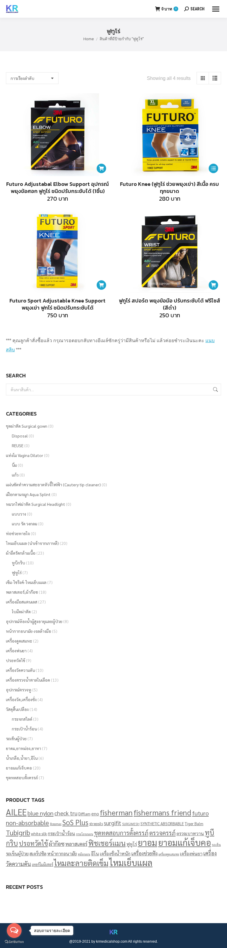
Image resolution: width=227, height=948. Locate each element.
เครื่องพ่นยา (16, 650)
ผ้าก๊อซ (56, 843)
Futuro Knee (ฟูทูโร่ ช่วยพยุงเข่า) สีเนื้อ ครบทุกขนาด (169, 187)
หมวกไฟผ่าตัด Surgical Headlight (35, 504)
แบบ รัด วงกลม (24, 523)
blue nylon (40, 813)
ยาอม (147, 842)
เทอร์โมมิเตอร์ (42, 864)
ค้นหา (215, 389)
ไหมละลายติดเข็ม (81, 863)
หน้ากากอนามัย (62, 853)
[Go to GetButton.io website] (14, 942)
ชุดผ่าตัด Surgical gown (26, 426)
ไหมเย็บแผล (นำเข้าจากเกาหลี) (32, 543)
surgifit (112, 822)
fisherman (116, 812)
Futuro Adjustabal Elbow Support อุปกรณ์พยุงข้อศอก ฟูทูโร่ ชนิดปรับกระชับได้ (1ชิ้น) (57, 187)
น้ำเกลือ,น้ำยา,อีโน (22, 758)
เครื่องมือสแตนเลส (21, 601)
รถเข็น (216, 844)
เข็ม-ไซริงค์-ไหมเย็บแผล (26, 582)
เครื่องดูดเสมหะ (19, 640)
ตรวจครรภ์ (162, 833)
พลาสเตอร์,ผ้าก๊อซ (22, 592)
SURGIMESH (131, 824)
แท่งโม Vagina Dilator (24, 455)
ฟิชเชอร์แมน (107, 843)
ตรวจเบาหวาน (190, 833)
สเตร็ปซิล (38, 853)
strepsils (96, 823)
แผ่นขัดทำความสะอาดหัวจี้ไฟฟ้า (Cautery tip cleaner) (53, 484)
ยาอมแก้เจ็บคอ (19, 767)
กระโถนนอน (84, 834)
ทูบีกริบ (18, 562)
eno (95, 813)
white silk (39, 833)
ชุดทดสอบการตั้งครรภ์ (121, 833)
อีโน (95, 853)
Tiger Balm (194, 823)
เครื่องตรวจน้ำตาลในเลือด (28, 680)
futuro (200, 813)
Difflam (84, 813)
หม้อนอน (84, 854)
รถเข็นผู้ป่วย (16, 738)
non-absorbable (27, 822)
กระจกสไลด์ (22, 719)
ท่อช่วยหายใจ (18, 533)
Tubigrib (18, 832)
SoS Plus (75, 822)
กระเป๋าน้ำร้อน (24, 728)
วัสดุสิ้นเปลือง (17, 709)
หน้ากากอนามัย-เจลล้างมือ (28, 631)
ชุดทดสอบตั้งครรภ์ (22, 777)
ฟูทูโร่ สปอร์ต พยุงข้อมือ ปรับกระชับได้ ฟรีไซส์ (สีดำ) (169, 304)
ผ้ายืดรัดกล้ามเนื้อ (20, 553)
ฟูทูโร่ (17, 572)
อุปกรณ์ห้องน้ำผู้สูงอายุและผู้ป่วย (34, 621)
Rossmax (55, 824)
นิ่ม (14, 465)
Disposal (20, 435)
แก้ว (15, 474)
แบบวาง (19, 513)
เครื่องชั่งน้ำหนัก (115, 853)
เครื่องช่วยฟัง (144, 853)
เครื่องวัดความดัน (20, 670)
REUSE (17, 445)
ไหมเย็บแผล (131, 862)
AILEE (16, 812)
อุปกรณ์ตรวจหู (18, 689)
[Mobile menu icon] (215, 9)
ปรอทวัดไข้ (15, 660)
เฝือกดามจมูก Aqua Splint (28, 494)
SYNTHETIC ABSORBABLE (162, 823)
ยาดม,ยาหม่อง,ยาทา (23, 748)
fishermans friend (162, 812)
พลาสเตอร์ (76, 843)
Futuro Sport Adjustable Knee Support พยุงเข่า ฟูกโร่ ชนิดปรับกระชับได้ (57, 304)
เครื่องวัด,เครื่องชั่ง (21, 699)
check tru (65, 813)
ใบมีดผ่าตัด (21, 611)
